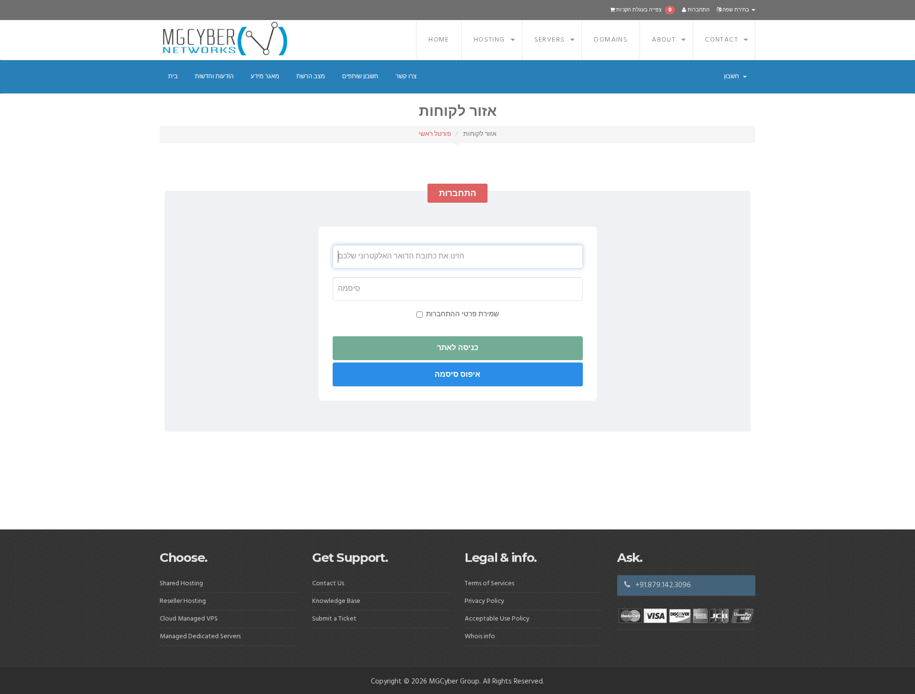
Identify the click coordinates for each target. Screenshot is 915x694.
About (664, 39)
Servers (549, 39)
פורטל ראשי (434, 134)
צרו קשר (406, 77)
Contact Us (328, 583)
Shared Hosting (181, 583)
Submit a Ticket (334, 618)
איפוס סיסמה (457, 375)
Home (438, 39)
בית (173, 77)
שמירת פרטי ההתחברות (462, 315)
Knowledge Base (336, 601)
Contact (721, 39)
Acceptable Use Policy (497, 618)
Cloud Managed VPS (189, 618)
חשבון (733, 77)
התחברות (698, 10)
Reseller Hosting (183, 601)
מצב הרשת (310, 77)
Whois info (480, 636)
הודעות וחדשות (214, 77)
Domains (611, 39)
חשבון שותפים (360, 77)
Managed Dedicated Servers (200, 636)
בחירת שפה (736, 10)
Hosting (489, 39)
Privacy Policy (484, 601)
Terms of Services (489, 583)
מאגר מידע (265, 77)
